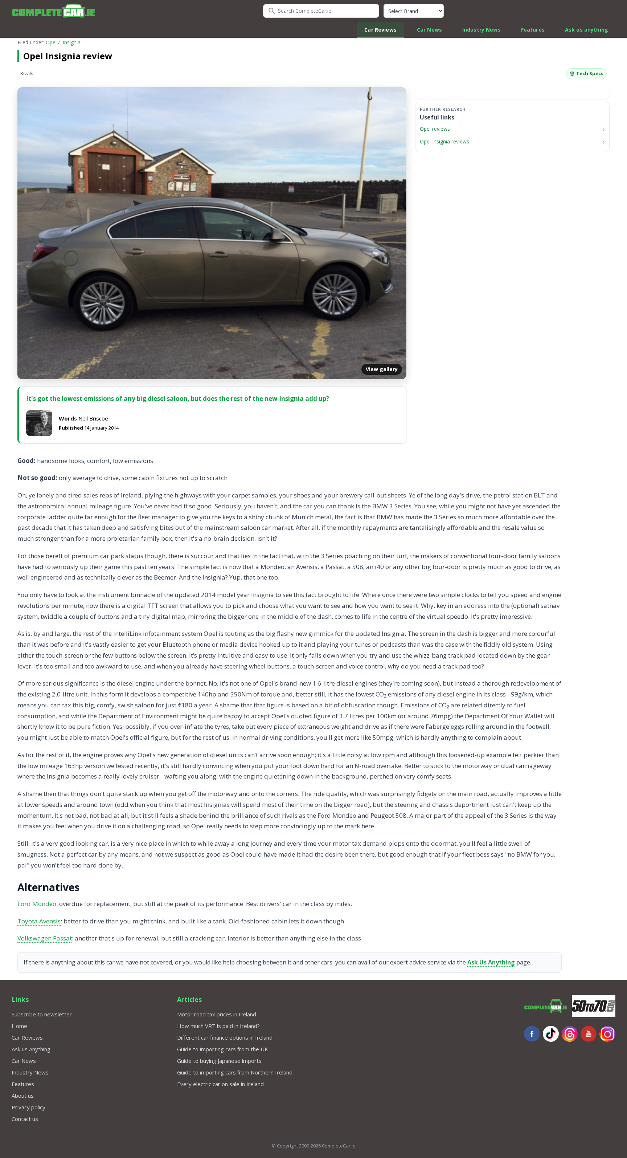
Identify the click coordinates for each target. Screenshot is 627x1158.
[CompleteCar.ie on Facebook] (532, 1034)
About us (23, 1095)
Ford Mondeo (36, 903)
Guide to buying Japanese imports (219, 1060)
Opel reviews (435, 128)
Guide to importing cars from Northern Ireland (234, 1072)
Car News (429, 29)
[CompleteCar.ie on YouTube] (589, 1034)
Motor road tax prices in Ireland (216, 1014)
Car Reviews (380, 29)
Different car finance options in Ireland (224, 1037)
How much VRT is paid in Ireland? (218, 1025)
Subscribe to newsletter (42, 1014)
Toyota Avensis (39, 921)
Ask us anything (586, 29)
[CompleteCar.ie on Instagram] (607, 1034)
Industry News (481, 29)
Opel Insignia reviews (444, 141)
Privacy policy (28, 1107)
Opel (51, 42)
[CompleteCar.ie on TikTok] (551, 1034)
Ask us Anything (31, 1049)
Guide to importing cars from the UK (222, 1049)
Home (19, 1025)
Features (533, 29)
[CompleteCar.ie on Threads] (570, 1034)
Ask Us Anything (491, 962)
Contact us (25, 1118)
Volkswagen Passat (44, 938)
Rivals (26, 73)
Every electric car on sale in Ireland (220, 1084)
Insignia (72, 42)
